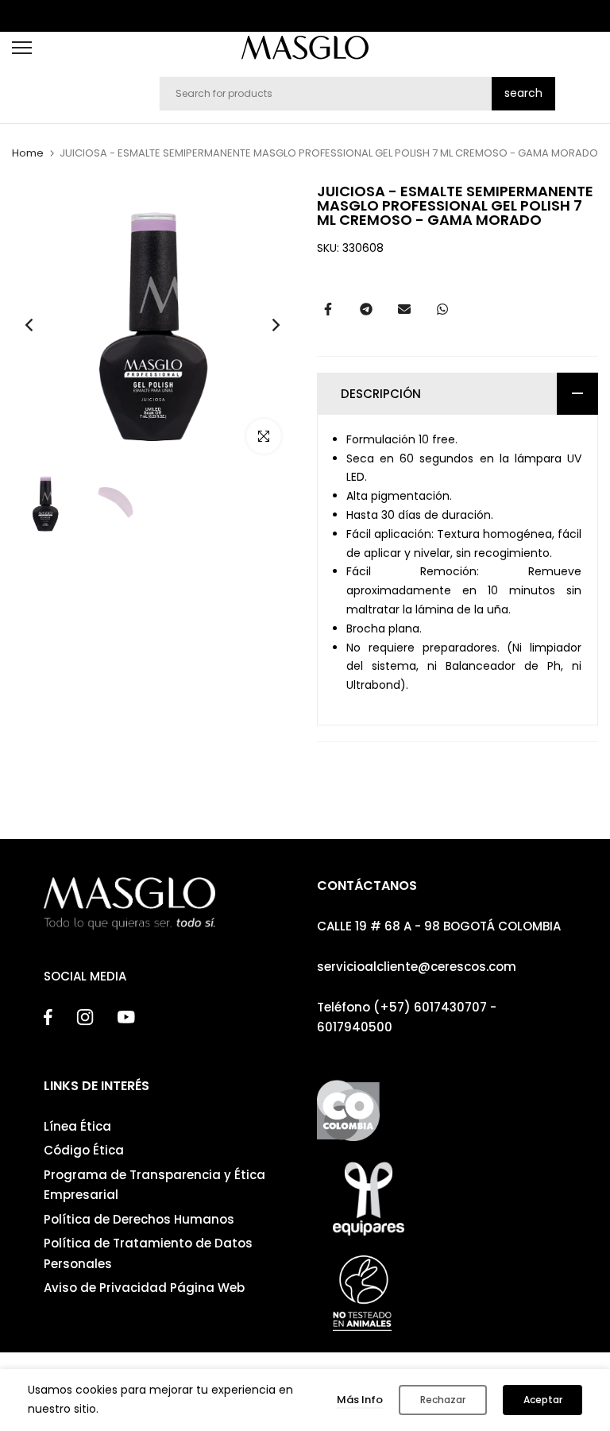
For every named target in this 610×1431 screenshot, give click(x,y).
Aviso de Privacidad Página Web (144, 1287)
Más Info (360, 1399)
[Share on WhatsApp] (442, 309)
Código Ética (84, 1150)
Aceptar (542, 1399)
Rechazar (442, 1399)
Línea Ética (77, 1126)
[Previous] (42, 325)
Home (28, 153)
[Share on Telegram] (366, 309)
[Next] (263, 325)
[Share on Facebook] (328, 309)
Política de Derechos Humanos (139, 1219)
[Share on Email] (404, 309)
